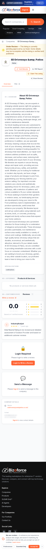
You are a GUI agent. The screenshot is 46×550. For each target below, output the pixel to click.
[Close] (42, 546)
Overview (7, 84)
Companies (10, 41)
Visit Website (23, 69)
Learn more (16, 542)
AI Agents (5, 503)
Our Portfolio (7, 517)
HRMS (19, 33)
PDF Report (39, 69)
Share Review (38, 78)
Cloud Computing (18, 29)
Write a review (8, 298)
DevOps (31, 29)
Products (5, 496)
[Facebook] (4, 532)
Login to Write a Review (23, 363)
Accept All (34, 546)
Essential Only (21, 546)
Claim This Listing (36, 74)
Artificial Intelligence (32, 33)
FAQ (17, 84)
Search (37, 22)
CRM (40, 29)
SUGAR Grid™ (7, 499)
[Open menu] (33, 10)
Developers (6, 506)
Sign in (15, 420)
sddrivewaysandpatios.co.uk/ (17, 407)
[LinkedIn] (10, 532)
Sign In (25, 10)
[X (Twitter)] (15, 532)
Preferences (7, 546)
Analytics (10, 33)
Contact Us (6, 520)
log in (15, 389)
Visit (38, 3)
